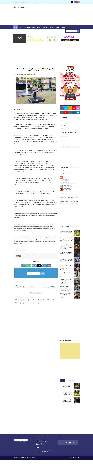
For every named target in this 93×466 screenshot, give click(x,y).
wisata (76, 203)
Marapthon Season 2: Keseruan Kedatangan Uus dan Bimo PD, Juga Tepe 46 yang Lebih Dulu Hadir (66, 239)
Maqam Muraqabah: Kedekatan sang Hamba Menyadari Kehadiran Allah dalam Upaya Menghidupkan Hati (66, 246)
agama (61, 197)
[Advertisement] (57, 14)
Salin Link (23, 265)
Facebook (49, 265)
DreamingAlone (66, 188)
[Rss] (70, 457)
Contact (28, 2)
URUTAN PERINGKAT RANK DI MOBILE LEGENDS (67, 386)
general (72, 197)
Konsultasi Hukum (63, 136)
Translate (24, 441)
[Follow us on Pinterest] (66, 112)
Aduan (61, 139)
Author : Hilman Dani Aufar (29, 255)
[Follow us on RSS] (70, 108)
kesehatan (69, 199)
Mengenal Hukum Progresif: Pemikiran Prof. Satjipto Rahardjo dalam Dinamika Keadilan (65, 295)
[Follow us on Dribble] (78, 108)
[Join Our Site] (79, 2)
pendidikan (62, 203)
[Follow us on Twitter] (72, 2)
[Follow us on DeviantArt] (62, 112)
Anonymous (66, 170)
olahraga (76, 201)
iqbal (64, 176)
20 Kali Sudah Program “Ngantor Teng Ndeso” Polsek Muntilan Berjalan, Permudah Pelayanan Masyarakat (66, 288)
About (16, 2)
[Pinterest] (75, 457)
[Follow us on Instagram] (70, 112)
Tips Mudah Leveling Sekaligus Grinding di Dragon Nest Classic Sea (66, 233)
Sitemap (22, 2)
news (62, 128)
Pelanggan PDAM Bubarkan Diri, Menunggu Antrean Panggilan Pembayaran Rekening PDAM (65, 281)
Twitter (44, 265)
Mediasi (61, 141)
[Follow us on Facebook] (77, 2)
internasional (63, 123)
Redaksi (41, 2)
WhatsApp (29, 265)
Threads (39, 265)
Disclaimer (35, 2)
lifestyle (74, 199)
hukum (77, 197)
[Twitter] (73, 457)
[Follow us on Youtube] (74, 108)
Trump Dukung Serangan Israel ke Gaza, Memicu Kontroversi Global (66, 260)
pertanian (68, 203)
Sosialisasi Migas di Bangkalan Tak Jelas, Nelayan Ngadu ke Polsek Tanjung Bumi (47, 288)
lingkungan (62, 201)
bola (65, 197)
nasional (63, 125)
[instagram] (78, 457)
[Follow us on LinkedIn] (78, 112)
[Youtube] (76, 457)
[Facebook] (71, 457)
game (69, 197)
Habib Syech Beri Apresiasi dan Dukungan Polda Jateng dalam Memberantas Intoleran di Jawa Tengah (66, 274)
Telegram (34, 265)
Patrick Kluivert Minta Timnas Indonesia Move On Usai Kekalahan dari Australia (66, 253)
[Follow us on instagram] (75, 2)
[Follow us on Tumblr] (74, 112)
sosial (72, 203)
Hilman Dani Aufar (67, 185)
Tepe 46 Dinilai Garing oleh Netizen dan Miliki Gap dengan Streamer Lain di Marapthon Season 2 (66, 267)
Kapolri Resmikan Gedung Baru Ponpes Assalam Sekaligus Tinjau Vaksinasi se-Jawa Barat (24, 287)
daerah (62, 120)
